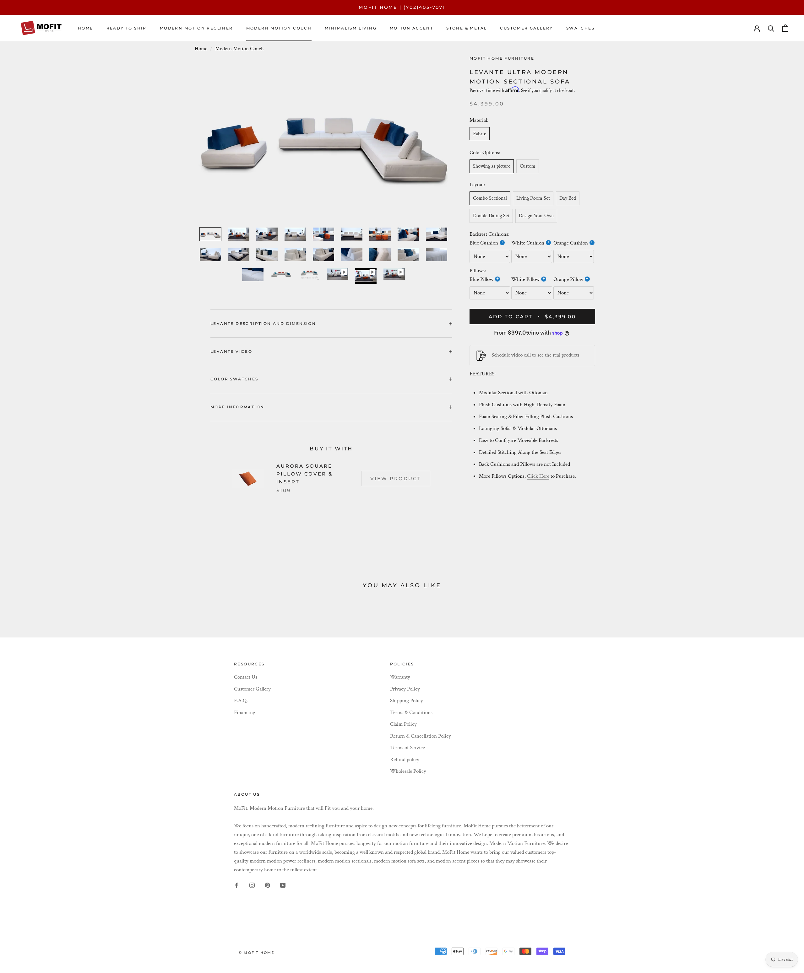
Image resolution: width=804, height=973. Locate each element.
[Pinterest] (267, 884)
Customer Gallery (252, 688)
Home (85, 28)
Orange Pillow (568, 279)
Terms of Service (407, 747)
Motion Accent (411, 28)
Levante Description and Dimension (263, 323)
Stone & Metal (466, 28)
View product (395, 478)
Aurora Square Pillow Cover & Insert (304, 474)
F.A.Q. (241, 700)
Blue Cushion (484, 242)
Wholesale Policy (408, 771)
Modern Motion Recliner (196, 28)
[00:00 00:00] (323, 139)
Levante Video (231, 351)
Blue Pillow (481, 279)
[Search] (771, 28)
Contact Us (245, 677)
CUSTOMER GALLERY (526, 28)
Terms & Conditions (411, 712)
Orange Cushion (570, 242)
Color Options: (486, 152)
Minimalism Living (351, 28)
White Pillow (525, 279)
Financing (244, 712)
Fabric (479, 133)
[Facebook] (236, 884)
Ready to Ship (126, 28)
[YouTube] (282, 884)
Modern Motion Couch (279, 28)
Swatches (580, 28)
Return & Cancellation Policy (420, 736)
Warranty (400, 677)
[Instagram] (252, 884)
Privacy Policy (405, 688)
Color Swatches (234, 379)
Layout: (477, 184)
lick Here (539, 476)
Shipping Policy (406, 700)
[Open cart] (785, 28)
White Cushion (527, 242)
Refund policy (404, 759)
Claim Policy (403, 724)
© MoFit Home (256, 952)
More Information (237, 407)
